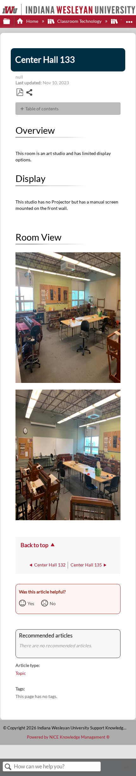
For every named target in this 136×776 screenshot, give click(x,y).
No (53, 603)
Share (30, 93)
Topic (20, 673)
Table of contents (42, 108)
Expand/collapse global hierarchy (10, 21)
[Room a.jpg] (68, 381)
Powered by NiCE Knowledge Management (68, 737)
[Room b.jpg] (68, 518)
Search (8, 767)
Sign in (128, 769)
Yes (31, 603)
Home (32, 21)
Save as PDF (19, 92)
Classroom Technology (79, 21)
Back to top (34, 544)
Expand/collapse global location (129, 19)
